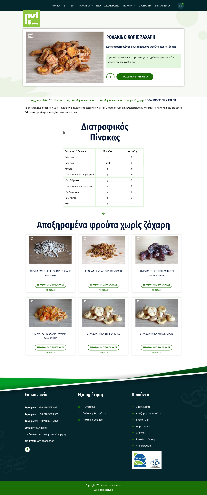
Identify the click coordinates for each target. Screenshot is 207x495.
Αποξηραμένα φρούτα (85, 100)
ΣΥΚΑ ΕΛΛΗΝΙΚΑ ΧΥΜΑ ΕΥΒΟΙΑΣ (156, 333)
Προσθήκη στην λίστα (135, 76)
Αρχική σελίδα (39, 100)
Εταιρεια (69, 5)
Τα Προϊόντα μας (60, 100)
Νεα (98, 5)
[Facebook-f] (27, 449)
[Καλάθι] (181, 6)
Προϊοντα (84, 5)
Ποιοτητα (129, 5)
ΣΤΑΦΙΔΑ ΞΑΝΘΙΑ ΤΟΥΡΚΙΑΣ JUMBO (103, 271)
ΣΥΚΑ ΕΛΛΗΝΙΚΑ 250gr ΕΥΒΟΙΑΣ (103, 333)
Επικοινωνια (162, 5)
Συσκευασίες (112, 5)
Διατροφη (145, 5)
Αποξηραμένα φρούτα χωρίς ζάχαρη (154, 46)
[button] (50, 285)
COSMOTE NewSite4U (111, 485)
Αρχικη (56, 5)
